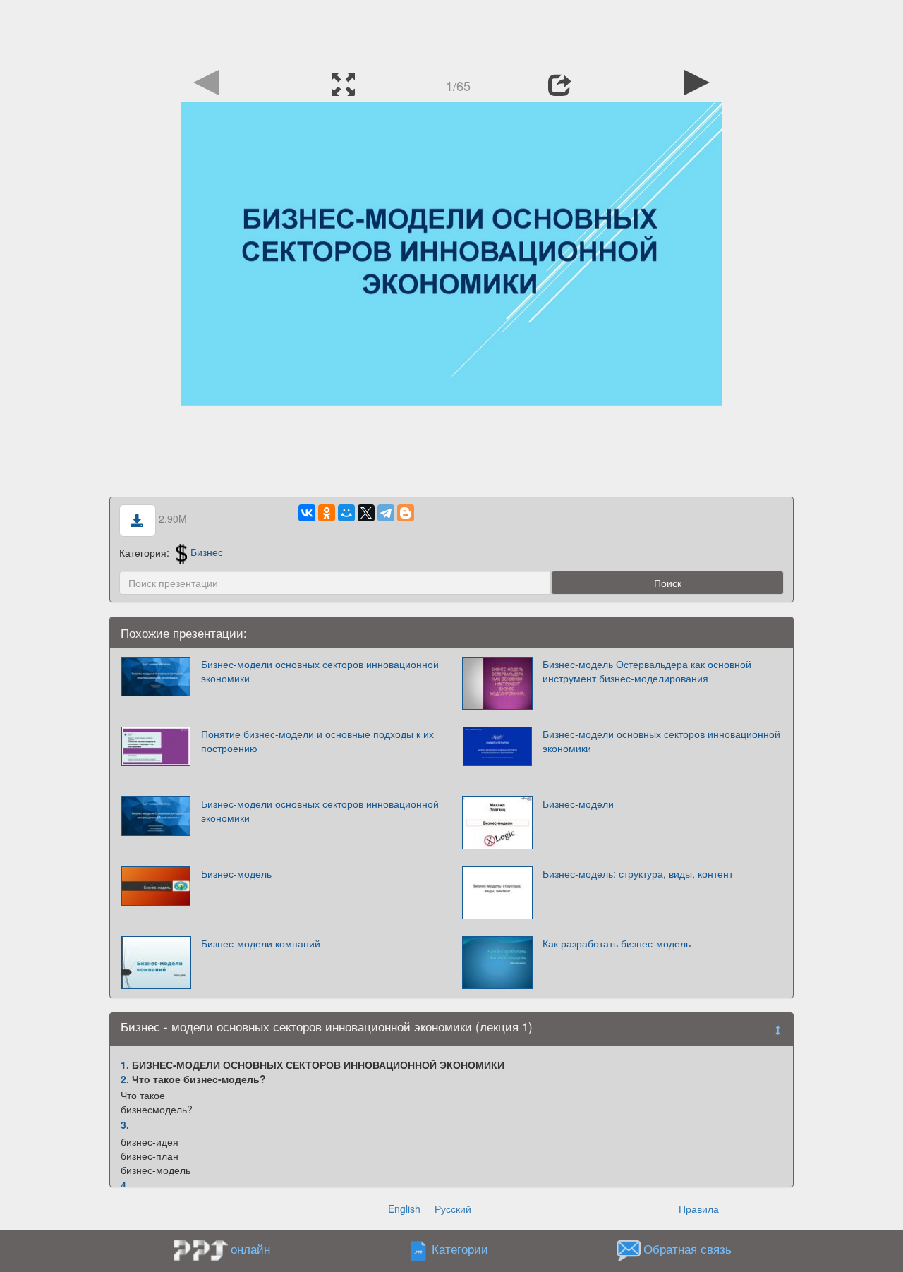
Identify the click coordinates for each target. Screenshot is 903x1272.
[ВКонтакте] (306, 512)
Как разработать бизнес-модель (617, 943)
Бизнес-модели (578, 803)
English (404, 1208)
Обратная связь (687, 1248)
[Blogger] (405, 512)
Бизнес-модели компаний (260, 943)
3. (125, 1124)
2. (125, 1079)
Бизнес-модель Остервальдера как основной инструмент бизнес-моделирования (647, 671)
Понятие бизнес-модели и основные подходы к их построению (317, 741)
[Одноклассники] (326, 512)
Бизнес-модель (236, 873)
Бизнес (206, 552)
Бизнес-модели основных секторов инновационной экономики (320, 671)
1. (125, 1065)
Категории (460, 1248)
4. (125, 1185)
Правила (699, 1208)
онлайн (250, 1248)
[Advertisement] (451, 31)
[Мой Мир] (346, 512)
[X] (366, 512)
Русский (453, 1208)
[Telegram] (385, 512)
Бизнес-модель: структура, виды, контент (638, 873)
